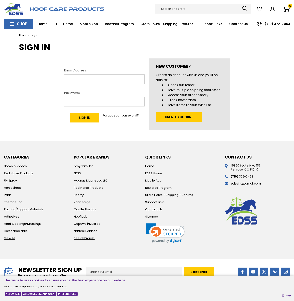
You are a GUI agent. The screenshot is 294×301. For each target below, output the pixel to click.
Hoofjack (80, 216)
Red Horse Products (18, 173)
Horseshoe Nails (16, 231)
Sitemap (151, 216)
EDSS (77, 173)
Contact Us (238, 24)
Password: (72, 92)
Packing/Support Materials (23, 209)
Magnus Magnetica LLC (91, 180)
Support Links (211, 24)
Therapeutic (13, 202)
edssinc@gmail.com (246, 183)
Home (42, 24)
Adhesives (11, 216)
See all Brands (84, 238)
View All (9, 238)
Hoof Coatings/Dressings (22, 224)
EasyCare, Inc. (84, 166)
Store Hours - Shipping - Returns (167, 24)
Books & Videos (15, 166)
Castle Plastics (85, 209)
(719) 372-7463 (242, 176)
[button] (165, 233)
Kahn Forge (82, 202)
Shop (21, 24)
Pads (7, 195)
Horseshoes (13, 188)
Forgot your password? (120, 115)
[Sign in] (272, 8)
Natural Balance (85, 231)
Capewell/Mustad (87, 224)
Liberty (79, 195)
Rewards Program (119, 24)
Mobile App (89, 24)
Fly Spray (10, 180)
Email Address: (75, 70)
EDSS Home (64, 24)
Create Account (179, 117)
